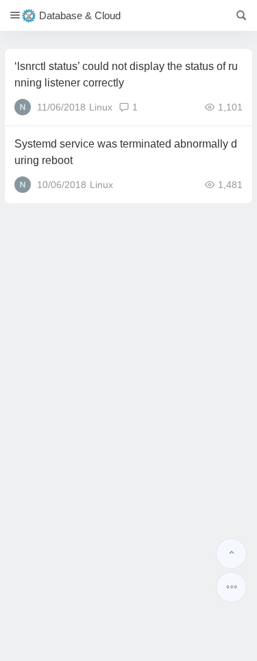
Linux (100, 107)
